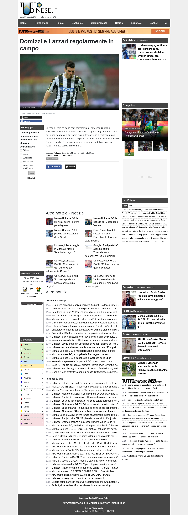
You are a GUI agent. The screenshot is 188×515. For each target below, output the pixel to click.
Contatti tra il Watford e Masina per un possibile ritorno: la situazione (87, 333)
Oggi (125, 206)
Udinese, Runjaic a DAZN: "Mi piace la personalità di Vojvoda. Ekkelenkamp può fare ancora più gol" (104, 418)
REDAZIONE (79, 503)
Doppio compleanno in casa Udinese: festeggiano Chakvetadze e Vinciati (90, 482)
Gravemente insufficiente (28, 166)
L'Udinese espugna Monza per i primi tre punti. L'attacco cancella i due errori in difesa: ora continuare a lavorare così (112, 305)
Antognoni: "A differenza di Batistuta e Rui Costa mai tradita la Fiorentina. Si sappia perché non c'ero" (144, 425)
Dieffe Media (97, 508)
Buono (25, 154)
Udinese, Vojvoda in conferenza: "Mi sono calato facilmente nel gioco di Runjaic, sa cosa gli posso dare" (106, 401)
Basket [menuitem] (153, 23)
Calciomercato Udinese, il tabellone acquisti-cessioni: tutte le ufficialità (88, 322)
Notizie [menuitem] (119, 23)
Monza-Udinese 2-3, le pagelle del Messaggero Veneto (106, 222)
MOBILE (116, 503)
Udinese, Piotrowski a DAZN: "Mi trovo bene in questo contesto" (106, 264)
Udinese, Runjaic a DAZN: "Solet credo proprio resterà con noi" (85, 457)
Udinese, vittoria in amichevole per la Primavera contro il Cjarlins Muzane (90, 308)
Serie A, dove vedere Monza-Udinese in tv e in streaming (81, 485)
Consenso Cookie (87, 498)
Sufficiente (27, 158)
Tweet (71, 166)
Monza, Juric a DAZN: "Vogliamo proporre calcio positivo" (82, 450)
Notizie (57, 153)
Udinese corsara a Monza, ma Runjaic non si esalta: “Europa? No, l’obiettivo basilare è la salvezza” (103, 347)
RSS (123, 503)
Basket (126, 334)
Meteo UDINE (32, 304)
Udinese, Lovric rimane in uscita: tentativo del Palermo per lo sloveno (88, 344)
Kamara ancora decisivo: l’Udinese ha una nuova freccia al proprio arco (89, 340)
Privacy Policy (102, 498)
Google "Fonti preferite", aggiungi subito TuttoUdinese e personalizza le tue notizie (94, 372)
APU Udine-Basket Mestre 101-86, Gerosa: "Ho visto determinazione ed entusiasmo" (96, 446)
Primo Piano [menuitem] (41, 23)
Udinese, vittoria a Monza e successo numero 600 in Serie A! (83, 422)
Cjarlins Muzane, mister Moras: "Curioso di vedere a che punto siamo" (88, 432)
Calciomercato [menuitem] (99, 23)
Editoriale (128, 40)
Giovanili (127, 358)
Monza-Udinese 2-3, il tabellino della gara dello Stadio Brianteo (85, 425)
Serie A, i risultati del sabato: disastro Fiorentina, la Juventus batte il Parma (90, 365)
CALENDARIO (93, 503)
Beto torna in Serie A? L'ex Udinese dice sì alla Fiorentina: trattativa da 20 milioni (94, 312)
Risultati (31, 178)
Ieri (130, 206)
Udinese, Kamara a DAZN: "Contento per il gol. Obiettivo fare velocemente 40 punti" (95, 393)
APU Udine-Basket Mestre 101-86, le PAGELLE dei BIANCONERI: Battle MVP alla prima (98, 453)
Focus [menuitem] (60, 23)
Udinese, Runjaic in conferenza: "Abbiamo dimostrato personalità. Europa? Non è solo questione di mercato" (108, 397)
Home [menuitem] (23, 23)
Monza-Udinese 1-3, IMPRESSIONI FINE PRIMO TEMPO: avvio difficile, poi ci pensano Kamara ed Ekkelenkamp (111, 443)
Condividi (55, 166)
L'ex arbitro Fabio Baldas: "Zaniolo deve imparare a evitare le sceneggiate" (151, 296)
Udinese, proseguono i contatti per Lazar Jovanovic (78, 478)
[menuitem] (165, 23)
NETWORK (68, 503)
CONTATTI (105, 503)
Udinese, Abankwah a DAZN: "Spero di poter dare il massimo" (84, 464)
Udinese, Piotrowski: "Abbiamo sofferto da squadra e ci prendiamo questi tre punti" (94, 411)
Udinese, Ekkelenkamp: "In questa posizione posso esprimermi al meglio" (90, 408)
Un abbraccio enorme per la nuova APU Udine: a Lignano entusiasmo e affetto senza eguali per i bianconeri (108, 329)
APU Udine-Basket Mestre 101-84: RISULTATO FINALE (81, 475)
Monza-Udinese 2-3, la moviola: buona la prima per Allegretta (66, 222)
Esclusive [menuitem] (77, 23)
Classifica (26, 339)
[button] (31, 173)
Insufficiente (28, 162)
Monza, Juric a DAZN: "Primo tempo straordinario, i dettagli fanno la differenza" (93, 415)
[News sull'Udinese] (39, 9)
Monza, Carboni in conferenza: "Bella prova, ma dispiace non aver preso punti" (93, 390)
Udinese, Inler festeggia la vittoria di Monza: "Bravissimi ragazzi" (66, 249)
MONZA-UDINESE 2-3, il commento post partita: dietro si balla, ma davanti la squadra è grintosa (102, 386)
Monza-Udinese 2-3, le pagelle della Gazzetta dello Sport (66, 233)
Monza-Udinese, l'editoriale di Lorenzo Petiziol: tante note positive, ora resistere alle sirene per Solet (104, 319)
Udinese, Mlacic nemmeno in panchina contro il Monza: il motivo (85, 468)
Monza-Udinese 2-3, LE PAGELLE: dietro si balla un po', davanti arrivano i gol (92, 429)
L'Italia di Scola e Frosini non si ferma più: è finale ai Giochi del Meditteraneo (91, 326)
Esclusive (127, 287)
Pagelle (126, 311)
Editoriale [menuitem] (136, 23)
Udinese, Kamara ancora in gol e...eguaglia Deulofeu (79, 439)
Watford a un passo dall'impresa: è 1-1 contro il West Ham (82, 361)
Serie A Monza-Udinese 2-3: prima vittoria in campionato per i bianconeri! (89, 436)
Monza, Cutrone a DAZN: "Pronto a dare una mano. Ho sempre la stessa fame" (93, 460)
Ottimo (25, 150)
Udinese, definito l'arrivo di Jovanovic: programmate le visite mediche (88, 383)
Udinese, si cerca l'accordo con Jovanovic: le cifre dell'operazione (86, 336)
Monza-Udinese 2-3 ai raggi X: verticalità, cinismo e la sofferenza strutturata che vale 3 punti (99, 315)
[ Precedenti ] (31, 297)
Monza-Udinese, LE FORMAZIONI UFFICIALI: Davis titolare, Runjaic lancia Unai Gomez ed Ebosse (104, 471)
